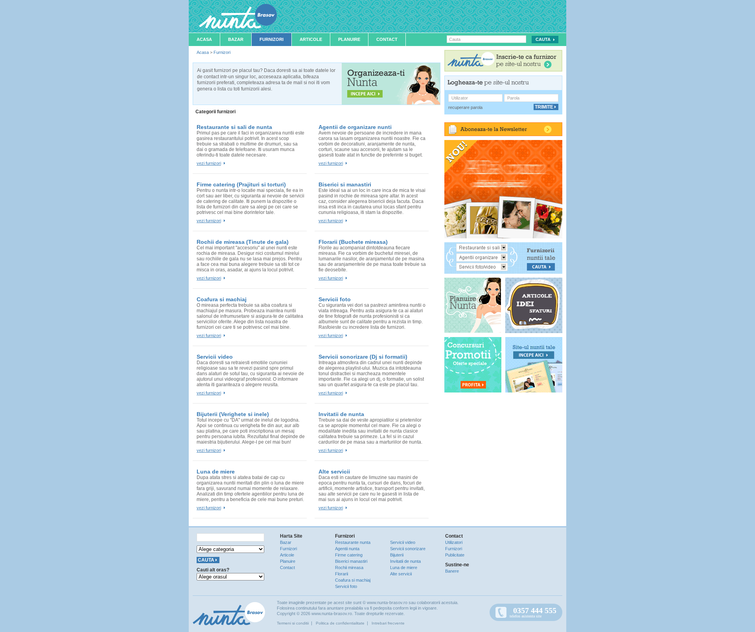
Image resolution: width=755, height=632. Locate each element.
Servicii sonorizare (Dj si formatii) (363, 357)
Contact (387, 39)
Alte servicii (334, 471)
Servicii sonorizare (407, 548)
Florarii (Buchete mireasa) (353, 242)
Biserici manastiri (351, 561)
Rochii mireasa (349, 567)
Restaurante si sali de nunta (234, 127)
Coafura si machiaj (222, 299)
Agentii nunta (347, 548)
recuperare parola (465, 107)
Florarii (341, 573)
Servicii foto (335, 299)
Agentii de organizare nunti (355, 127)
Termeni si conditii (293, 623)
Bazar (235, 39)
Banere (452, 571)
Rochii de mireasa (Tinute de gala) (243, 242)
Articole (311, 39)
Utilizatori (453, 542)
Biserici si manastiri (345, 184)
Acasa (204, 39)
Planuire (349, 39)
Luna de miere (216, 471)
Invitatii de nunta (341, 414)
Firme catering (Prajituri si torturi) (241, 184)
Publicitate (454, 555)
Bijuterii (396, 555)
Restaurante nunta (352, 542)
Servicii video (215, 357)
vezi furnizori (209, 163)
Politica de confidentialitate (340, 623)
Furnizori (272, 39)
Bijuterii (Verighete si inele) (233, 414)
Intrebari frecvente (388, 623)
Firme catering (349, 555)
